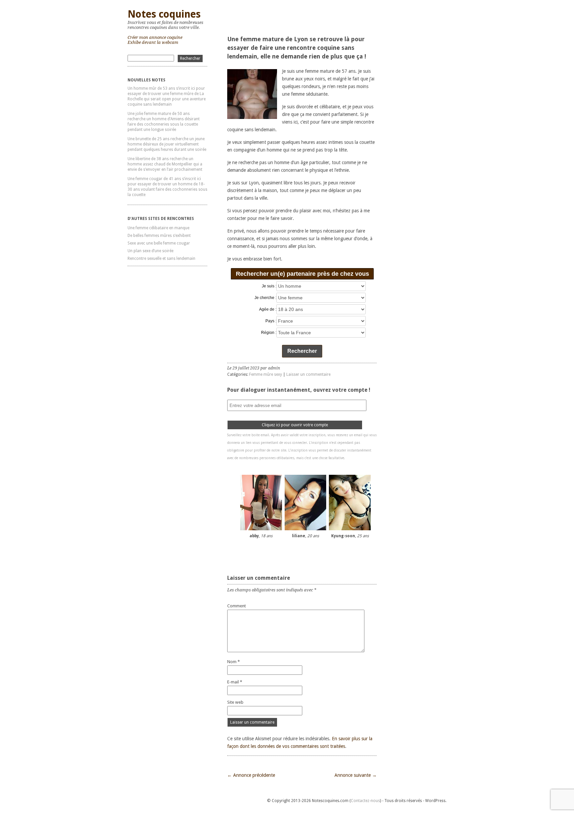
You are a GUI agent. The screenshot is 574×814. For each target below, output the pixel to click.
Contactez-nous (365, 800)
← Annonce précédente (251, 775)
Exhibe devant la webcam (153, 42)
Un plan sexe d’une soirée (150, 251)
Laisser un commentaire (308, 374)
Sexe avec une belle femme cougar (159, 243)
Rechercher (302, 351)
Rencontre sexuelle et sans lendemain (161, 258)
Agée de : (267, 309)
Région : (268, 332)
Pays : (270, 321)
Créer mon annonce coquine (155, 37)
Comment (236, 605)
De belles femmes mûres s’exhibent (159, 235)
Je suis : (269, 286)
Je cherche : (265, 297)
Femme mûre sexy (265, 374)
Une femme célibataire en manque (158, 228)
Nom (233, 661)
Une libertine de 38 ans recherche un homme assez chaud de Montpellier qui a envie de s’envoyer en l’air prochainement (165, 164)
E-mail (234, 681)
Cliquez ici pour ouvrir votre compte (295, 425)
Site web (235, 702)
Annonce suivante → (356, 775)
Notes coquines (164, 14)
